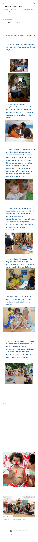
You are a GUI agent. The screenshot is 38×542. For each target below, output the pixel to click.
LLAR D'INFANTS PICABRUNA (14, 6)
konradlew (26, 534)
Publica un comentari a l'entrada (18, 489)
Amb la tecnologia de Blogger (20, 530)
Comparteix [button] (6, 397)
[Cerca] (34, 3)
